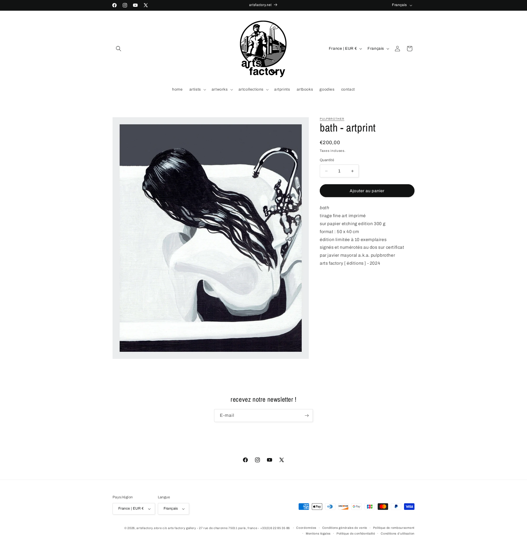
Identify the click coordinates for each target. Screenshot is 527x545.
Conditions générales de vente (344, 527)
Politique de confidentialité (356, 533)
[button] (119, 49)
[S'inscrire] (307, 415)
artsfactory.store (149, 528)
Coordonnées (306, 527)
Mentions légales (318, 533)
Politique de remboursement (393, 527)
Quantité (327, 160)
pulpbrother (332, 118)
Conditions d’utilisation (397, 533)
